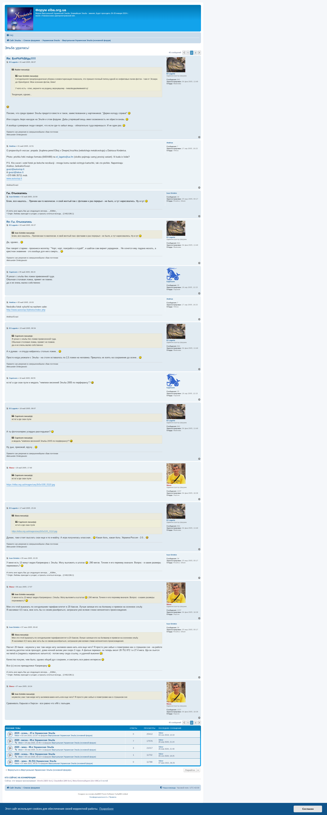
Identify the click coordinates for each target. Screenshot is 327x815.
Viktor (16, 735)
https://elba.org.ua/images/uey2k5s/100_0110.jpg (30, 484)
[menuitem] (9, 35)
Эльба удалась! (17, 48)
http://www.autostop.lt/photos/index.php (25, 310)
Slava (169, 485)
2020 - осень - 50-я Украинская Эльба (34, 754)
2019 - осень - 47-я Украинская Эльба (34, 733)
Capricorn (171, 281)
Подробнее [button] (106, 808)
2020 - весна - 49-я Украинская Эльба (34, 740)
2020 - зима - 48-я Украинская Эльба (34, 747)
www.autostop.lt (14, 178)
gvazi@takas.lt (16, 172)
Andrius (170, 143)
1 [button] (188, 52)
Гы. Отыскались (16, 193)
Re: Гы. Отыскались (19, 221)
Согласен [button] (308, 809)
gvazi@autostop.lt (15, 169)
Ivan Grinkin (172, 193)
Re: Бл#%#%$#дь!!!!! (21, 58)
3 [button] (195, 52)
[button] (184, 53)
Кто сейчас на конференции (20, 777)
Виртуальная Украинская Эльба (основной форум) (70, 735)
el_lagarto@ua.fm (64, 157)
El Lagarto (171, 74)
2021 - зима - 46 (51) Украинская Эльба (35, 761)
